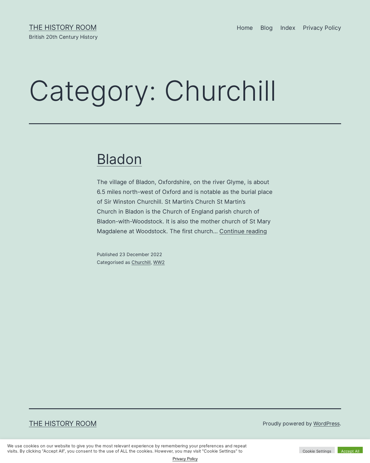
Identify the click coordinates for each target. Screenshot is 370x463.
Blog (266, 27)
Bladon (119, 159)
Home (245, 27)
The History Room (63, 27)
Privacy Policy (322, 27)
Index (287, 27)
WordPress (326, 423)
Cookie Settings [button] (317, 451)
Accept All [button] (350, 451)
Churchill (141, 262)
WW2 (159, 262)
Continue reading (243, 231)
